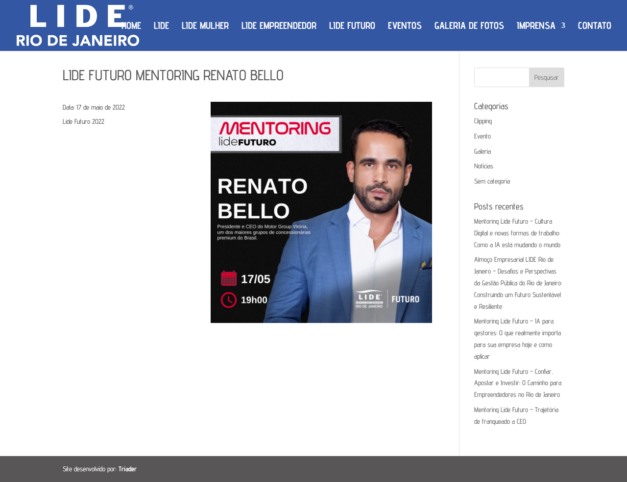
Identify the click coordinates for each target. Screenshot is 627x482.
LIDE (161, 26)
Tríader (128, 469)
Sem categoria (492, 181)
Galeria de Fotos (469, 26)
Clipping (483, 121)
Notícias (483, 166)
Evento (482, 136)
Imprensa (536, 26)
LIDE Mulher (205, 26)
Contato (594, 26)
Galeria (482, 151)
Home (131, 26)
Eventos (405, 26)
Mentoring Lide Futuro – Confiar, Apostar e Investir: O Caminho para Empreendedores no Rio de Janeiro (517, 383)
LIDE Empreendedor (278, 26)
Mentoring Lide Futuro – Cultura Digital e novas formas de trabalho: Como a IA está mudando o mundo (517, 233)
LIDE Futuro (352, 26)
